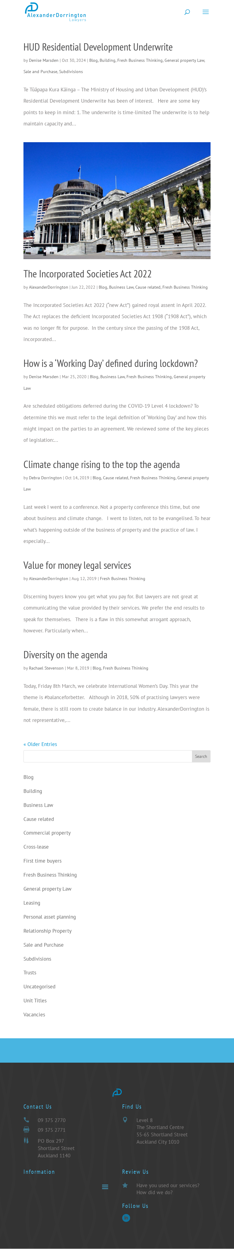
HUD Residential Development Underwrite (98, 46)
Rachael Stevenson (46, 668)
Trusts (29, 972)
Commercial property (47, 832)
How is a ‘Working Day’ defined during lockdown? (110, 363)
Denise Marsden (43, 60)
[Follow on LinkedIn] (126, 1218)
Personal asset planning (49, 916)
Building (107, 60)
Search (201, 756)
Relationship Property (47, 930)
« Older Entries (40, 744)
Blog (93, 60)
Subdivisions (71, 71)
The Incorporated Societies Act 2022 (87, 273)
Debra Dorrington (45, 477)
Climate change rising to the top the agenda (101, 464)
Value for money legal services (77, 565)
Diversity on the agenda (65, 654)
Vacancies (34, 1014)
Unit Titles (35, 1000)
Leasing (31, 902)
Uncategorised (39, 986)
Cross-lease (36, 846)
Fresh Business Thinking (140, 60)
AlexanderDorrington (48, 287)
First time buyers (42, 860)
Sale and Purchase (40, 71)
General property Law (184, 60)
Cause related (148, 287)
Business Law (121, 287)
